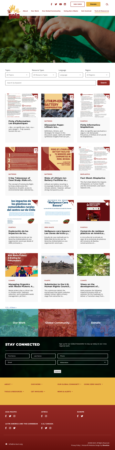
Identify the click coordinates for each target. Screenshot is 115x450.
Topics (7, 70)
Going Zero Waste (71, 11)
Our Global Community (51, 11)
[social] (60, 4)
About (25, 11)
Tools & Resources (102, 11)
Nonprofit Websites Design (91, 445)
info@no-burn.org (15, 444)
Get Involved (86, 11)
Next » (14, 307)
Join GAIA (78, 4)
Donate (93, 4)
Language (62, 70)
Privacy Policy (75, 445)
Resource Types (38, 70)
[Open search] (107, 4)
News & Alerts (28, 18)
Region (88, 70)
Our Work (35, 11)
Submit (57, 371)
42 (11, 307)
